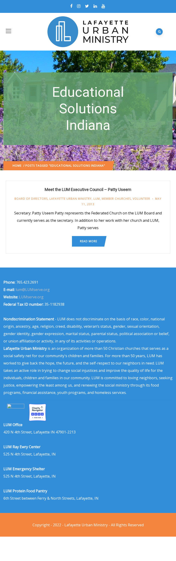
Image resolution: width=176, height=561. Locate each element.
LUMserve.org (31, 296)
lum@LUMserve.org (33, 289)
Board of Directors (31, 199)
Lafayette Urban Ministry (71, 199)
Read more (88, 241)
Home (17, 166)
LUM (97, 199)
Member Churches (116, 199)
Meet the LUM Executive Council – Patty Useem (88, 189)
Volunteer (141, 199)
